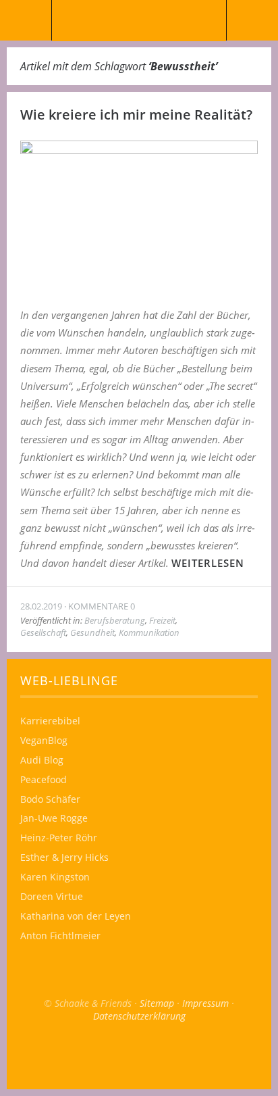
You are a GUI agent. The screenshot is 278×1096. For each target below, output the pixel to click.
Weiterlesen (207, 563)
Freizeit (162, 620)
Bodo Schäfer (50, 799)
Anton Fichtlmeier (60, 935)
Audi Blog (41, 759)
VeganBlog (43, 740)
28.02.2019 (41, 606)
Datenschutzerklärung (139, 1016)
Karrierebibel (50, 720)
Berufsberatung (114, 620)
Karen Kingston (55, 876)
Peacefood (43, 779)
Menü (26, 20)
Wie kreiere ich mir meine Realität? (136, 114)
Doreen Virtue (51, 896)
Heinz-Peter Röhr (58, 837)
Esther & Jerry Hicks (64, 857)
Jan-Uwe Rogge (54, 818)
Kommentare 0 (101, 606)
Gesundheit (92, 632)
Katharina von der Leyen (75, 916)
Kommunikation (149, 632)
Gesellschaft (43, 632)
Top (139, 1055)
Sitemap (157, 1003)
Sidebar (252, 20)
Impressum (205, 1003)
